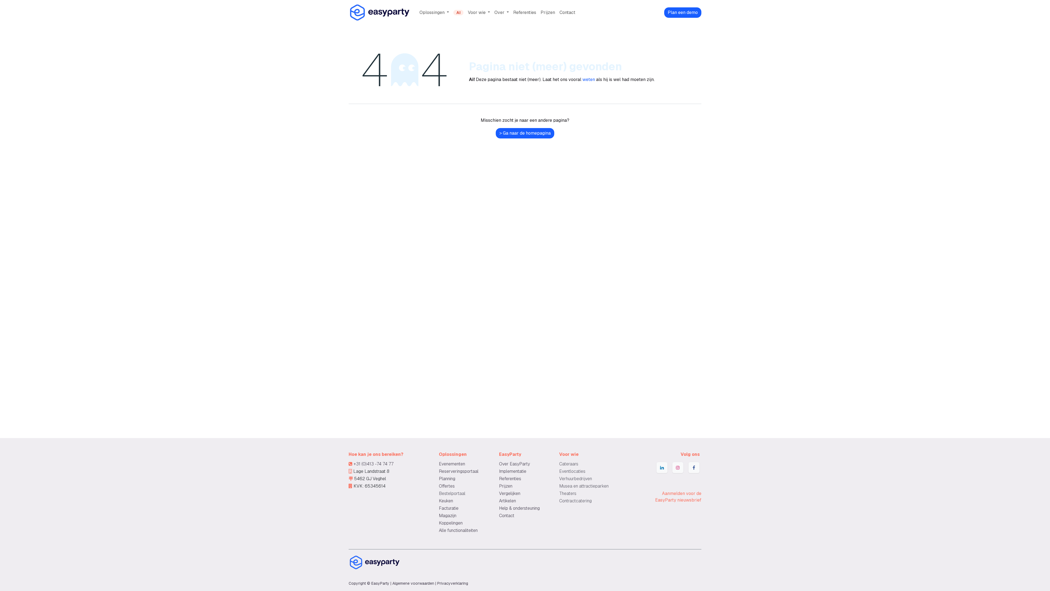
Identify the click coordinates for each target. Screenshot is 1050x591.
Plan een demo (683, 12)
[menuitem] (434, 12)
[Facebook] (694, 467)
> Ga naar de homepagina (525, 133)
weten (588, 79)
